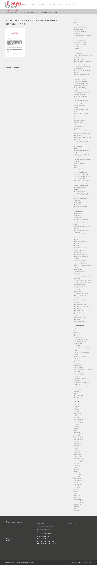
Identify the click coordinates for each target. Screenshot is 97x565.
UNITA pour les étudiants (81, 174)
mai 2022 (76, 491)
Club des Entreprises (80, 40)
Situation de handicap (80, 237)
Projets (76, 148)
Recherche (77, 376)
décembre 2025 (78, 417)
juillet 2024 (77, 447)
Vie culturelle (77, 312)
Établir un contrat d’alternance (83, 70)
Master (76, 111)
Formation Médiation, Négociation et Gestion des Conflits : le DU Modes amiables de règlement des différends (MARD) (82, 90)
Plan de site (77, 319)
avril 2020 (76, 508)
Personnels (77, 128)
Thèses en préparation (80, 206)
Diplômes (76, 46)
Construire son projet (80, 42)
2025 (75, 330)
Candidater (77, 33)
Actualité (76, 332)
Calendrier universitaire (80, 31)
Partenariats (77, 202)
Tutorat (76, 210)
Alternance (77, 334)
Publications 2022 (79, 375)
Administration (78, 288)
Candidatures (78, 337)
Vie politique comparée (80, 254)
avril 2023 (76, 471)
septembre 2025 (78, 423)
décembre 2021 (78, 501)
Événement (77, 358)
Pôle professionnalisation (81, 141)
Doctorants (77, 50)
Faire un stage (78, 78)
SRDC (75, 167)
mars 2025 (77, 432)
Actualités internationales (81, 185)
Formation (77, 360)
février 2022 (77, 497)
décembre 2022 (78, 478)
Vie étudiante (77, 397)
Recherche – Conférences (81, 386)
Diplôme (76, 249)
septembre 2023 (78, 462)
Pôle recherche (78, 143)
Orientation (77, 371)
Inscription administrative (81, 286)
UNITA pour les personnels (82, 176)
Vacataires (77, 273)
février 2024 (77, 454)
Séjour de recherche (80, 295)
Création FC (31, 562)
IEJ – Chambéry (78, 275)
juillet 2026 (77, 404)
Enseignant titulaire (79, 59)
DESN (75, 350)
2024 (75, 328)
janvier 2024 (77, 456)
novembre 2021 (78, 503)
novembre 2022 (78, 480)
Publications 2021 (79, 373)
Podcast (76, 132)
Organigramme (78, 126)
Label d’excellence (79, 104)
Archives (76, 245)
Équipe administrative (80, 65)
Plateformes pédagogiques (82, 130)
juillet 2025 (77, 424)
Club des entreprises (80, 341)
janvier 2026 (77, 415)
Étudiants (76, 72)
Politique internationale (80, 299)
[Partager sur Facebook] (12, 72)
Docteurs (76, 48)
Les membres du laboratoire (82, 226)
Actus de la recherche (80, 241)
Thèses (76, 239)
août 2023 (77, 463)
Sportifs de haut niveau (80, 250)
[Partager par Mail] (56, 72)
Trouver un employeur (80, 171)
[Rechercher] (25, 13)
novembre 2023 (78, 460)
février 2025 (77, 434)
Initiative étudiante (79, 316)
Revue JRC (77, 289)
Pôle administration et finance (82, 133)
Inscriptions (77, 363)
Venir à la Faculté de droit (81, 301)
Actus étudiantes (78, 211)
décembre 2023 (78, 458)
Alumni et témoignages (80, 304)
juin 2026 (76, 406)
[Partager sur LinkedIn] (41, 72)
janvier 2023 (77, 477)
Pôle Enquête (78, 135)
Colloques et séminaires (81, 193)
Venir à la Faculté (79, 252)
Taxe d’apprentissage (80, 169)
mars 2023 (77, 473)
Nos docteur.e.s (78, 367)
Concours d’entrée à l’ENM (82, 195)
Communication (78, 343)
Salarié (76, 165)
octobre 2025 (77, 421)
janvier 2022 (77, 499)
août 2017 (77, 510)
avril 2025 (76, 430)
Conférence (77, 345)
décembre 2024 (78, 437)
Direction (76, 197)
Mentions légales (79, 321)
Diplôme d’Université (80, 44)
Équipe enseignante (79, 262)
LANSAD (76, 302)
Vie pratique (77, 308)
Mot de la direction (79, 120)
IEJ (74, 362)
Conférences (77, 215)
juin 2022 (76, 490)
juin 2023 (76, 467)
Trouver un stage (79, 208)
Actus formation (78, 269)
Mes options (77, 119)
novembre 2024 (78, 439)
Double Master (78, 53)
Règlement (77, 232)
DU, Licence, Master (80, 271)
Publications (77, 204)
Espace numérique (79, 284)
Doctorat (76, 297)
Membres (76, 228)
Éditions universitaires (80, 260)
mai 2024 (76, 449)
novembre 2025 (78, 419)
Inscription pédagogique (81, 102)
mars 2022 (77, 495)
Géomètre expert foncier (81, 100)
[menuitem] (7, 4)
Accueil (76, 22)
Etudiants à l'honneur (80, 356)
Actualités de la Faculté (80, 184)
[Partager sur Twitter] (27, 72)
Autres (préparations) (80, 26)
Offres (75, 124)
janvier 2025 (77, 436)
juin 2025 (76, 426)
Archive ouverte (78, 243)
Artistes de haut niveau (80, 247)
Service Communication (13, 61)
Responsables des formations (82, 159)
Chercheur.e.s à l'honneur (81, 339)
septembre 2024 (78, 443)
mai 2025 (76, 428)
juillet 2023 (77, 465)
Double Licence (78, 52)
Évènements (77, 291)
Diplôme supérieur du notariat (82, 280)
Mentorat (76, 117)
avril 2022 (76, 493)
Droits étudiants (78, 217)
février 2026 (77, 413)
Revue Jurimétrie (79, 163)
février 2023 (77, 475)
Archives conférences (80, 191)
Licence (76, 107)
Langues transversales (80, 317)
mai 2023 (76, 469)
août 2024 (77, 445)
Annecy (76, 24)
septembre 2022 (78, 484)
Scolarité (76, 391)
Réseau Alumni (78, 158)
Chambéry (77, 39)
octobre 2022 (77, 482)
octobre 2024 (77, 441)
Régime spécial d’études (81, 263)
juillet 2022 (77, 488)
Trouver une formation (80, 172)
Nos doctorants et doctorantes (83, 369)
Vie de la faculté (78, 395)
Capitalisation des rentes (81, 293)
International (77, 365)
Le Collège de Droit (79, 105)
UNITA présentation (79, 178)
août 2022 (77, 486)
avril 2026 (76, 410)
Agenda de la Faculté (80, 213)
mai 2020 (76, 506)
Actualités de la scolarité (81, 256)
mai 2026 (76, 408)
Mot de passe (78, 122)
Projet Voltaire (78, 146)
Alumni (76, 336)
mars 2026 (77, 411)
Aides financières (79, 310)
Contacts (76, 258)
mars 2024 (77, 452)
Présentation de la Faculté (81, 230)
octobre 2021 (77, 504)
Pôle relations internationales (82, 145)
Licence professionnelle (81, 109)
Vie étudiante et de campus (82, 306)
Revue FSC (77, 161)
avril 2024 (76, 450)
